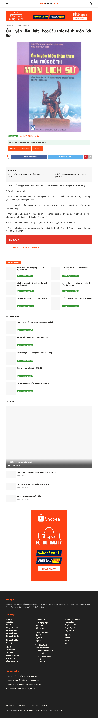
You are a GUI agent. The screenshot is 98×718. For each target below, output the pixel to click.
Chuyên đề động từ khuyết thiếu (29, 496)
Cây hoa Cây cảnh (12, 650)
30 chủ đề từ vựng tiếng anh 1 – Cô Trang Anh (34, 383)
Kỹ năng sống (40, 653)
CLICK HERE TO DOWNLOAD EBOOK (24, 248)
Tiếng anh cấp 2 (11, 630)
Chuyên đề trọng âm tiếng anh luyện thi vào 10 (23, 680)
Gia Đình (9, 647)
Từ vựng (9, 643)
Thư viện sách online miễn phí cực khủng (30, 710)
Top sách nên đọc (42, 645)
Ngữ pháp (9, 622)
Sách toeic (10, 625)
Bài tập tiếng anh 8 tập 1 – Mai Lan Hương (32, 337)
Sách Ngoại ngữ (41, 623)
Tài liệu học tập (17, 25)
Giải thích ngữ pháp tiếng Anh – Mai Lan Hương (34, 353)
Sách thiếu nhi (40, 662)
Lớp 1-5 (38, 635)
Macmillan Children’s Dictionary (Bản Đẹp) (22, 689)
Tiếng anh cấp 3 (11, 633)
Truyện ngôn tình (71, 628)
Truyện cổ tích (70, 622)
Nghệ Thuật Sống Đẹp (43, 656)
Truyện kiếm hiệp (71, 625)
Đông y (67, 637)
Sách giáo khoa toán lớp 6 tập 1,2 (29, 368)
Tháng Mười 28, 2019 (23, 487)
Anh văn (9, 620)
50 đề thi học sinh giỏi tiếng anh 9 (20, 462)
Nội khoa (68, 643)
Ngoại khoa (69, 640)
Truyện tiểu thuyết (72, 620)
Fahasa (13, 149)
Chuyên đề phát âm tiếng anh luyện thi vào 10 (23, 685)
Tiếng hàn (39, 625)
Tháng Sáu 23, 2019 (23, 475)
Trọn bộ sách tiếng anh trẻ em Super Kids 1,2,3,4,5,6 (36, 472)
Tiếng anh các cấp (12, 628)
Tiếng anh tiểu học (12, 636)
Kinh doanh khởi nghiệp (44, 650)
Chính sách (34, 705)
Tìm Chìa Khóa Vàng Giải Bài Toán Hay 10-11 (33, 484)
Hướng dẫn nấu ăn (12, 655)
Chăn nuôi (9, 652)
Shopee (25, 149)
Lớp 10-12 (26, 25)
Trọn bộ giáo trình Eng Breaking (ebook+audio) (35, 322)
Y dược (67, 635)
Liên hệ (44, 705)
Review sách (40, 620)
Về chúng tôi (10, 705)
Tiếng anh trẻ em (12, 640)
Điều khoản (22, 705)
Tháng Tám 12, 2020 (14, 465)
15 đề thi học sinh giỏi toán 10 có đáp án (77, 298)
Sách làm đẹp (40, 659)
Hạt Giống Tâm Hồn (42, 647)
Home (8, 25)
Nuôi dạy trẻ (10, 658)
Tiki (37, 149)
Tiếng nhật (39, 628)
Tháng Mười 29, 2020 (23, 499)
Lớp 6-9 (38, 641)
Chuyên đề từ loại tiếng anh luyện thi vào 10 (22, 676)
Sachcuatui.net (57, 710)
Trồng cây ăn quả (12, 661)
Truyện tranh (69, 631)
